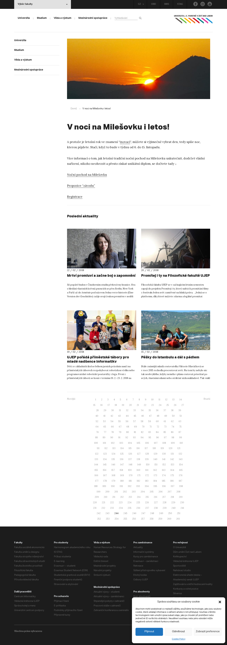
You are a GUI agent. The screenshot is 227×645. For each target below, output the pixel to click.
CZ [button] (139, 4)
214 (138, 496)
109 (173, 442)
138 (138, 459)
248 (152, 513)
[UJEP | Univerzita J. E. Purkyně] (193, 21)
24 (160, 405)
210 (105, 496)
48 (158, 415)
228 (164, 502)
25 (167, 405)
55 (119, 421)
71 (151, 426)
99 (180, 437)
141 (163, 459)
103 (121, 442)
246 (134, 513)
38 (172, 410)
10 (152, 399)
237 (147, 507)
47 (150, 415)
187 (180, 480)
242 (99, 513)
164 (172, 470)
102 (113, 442)
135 (113, 459)
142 (172, 459)
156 (104, 470)
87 (180, 432)
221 (103, 502)
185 (163, 480)
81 (135, 432)
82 (142, 432)
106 (147, 442)
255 (125, 518)
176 (180, 475)
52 (97, 421)
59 (149, 421)
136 (121, 459)
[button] (220, 602)
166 (96, 475)
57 (134, 421)
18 (116, 405)
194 (147, 486)
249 (161, 513)
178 (105, 480)
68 (127, 426)
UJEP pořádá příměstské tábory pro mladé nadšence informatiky (98, 359)
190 (113, 486)
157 (113, 470)
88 (96, 437)
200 (107, 491)
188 (96, 486)
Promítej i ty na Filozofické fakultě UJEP (175, 275)
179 (113, 480)
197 (172, 486)
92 (126, 437)
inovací (125, 142)
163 (163, 470)
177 (96, 480)
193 (138, 486)
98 (172, 437)
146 (113, 464)
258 (151, 518)
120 (170, 448)
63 (180, 421)
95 (149, 437)
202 (125, 491)
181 (130, 480)
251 (178, 513)
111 (98, 448)
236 (138, 507)
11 (159, 399)
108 (164, 442)
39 (179, 410)
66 (112, 426)
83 (149, 432)
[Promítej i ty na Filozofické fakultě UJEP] (175, 248)
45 (135, 415)
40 (96, 415)
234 (121, 507)
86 (172, 432)
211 (113, 496)
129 (155, 453)
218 (172, 496)
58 (142, 421)
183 (146, 480)
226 (147, 502)
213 (130, 496)
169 (122, 475)
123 (105, 453)
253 (108, 518)
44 (127, 415)
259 (160, 518)
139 (147, 459)
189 (104, 486)
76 (97, 432)
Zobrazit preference (208, 631)
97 (165, 437)
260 (169, 518)
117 (146, 448)
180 (122, 480)
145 (105, 464)
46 (142, 415)
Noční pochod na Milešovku (87, 175)
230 (182, 502)
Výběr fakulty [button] (25, 4)
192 (129, 486)
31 (120, 410)
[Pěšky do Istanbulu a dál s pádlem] (175, 330)
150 (148, 464)
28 (97, 410)
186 (172, 480)
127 (138, 453)
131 (172, 453)
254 (116, 518)
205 (152, 491)
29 (105, 410)
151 (155, 464)
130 (164, 453)
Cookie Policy (178, 639)
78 (112, 432)
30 (112, 410)
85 (165, 432)
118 (154, 448)
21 (138, 405)
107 (155, 442)
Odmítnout (178, 631)
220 (95, 502)
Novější (71, 398)
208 (178, 491)
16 (101, 405)
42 (111, 415)
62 (172, 421)
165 (181, 470)
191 (121, 486)
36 (157, 410)
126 (130, 453)
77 (105, 432)
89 (104, 437)
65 (104, 426)
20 (130, 405)
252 (99, 518)
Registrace (74, 197)
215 (147, 496)
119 (162, 448)
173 (155, 475)
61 (165, 421)
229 (173, 502)
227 (156, 502)
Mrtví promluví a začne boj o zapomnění (101, 275)
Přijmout (149, 631)
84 (157, 432)
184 (155, 480)
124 (113, 453)
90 (111, 437)
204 (143, 491)
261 (178, 518)
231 (94, 507)
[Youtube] (209, 4)
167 (105, 475)
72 (158, 426)
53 (104, 421)
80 (127, 432)
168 (113, 475)
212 (122, 496)
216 (155, 496)
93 (134, 437)
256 (134, 518)
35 (149, 410)
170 (130, 475)
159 (130, 470)
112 (105, 448)
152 (164, 464)
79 (120, 432)
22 (145, 405)
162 (155, 470)
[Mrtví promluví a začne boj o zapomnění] (101, 248)
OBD (153, 4)
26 (175, 405)
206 (161, 491)
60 (157, 421)
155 (96, 470)
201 (116, 491)
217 (164, 496)
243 (107, 513)
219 (180, 496)
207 (169, 491)
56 (127, 421)
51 (181, 415)
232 (103, 507)
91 (119, 437)
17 (109, 405)
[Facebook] (195, 4)
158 (121, 470)
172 (147, 475)
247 (143, 513)
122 (96, 453)
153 (172, 464)
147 (122, 464)
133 (96, 459)
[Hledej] (141, 18)
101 (104, 442)
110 (181, 442)
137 (130, 459)
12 (166, 399)
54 (112, 421)
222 (112, 502)
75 (180, 426)
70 (143, 426)
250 (170, 513)
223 (121, 502)
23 (152, 405)
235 (129, 507)
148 (130, 464)
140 (155, 459)
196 (164, 486)
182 (138, 480)
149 (139, 464)
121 (178, 448)
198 (181, 486)
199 (98, 491)
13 (173, 399)
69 (135, 426)
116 (138, 448)
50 (173, 415)
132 (180, 453)
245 (125, 513)
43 (119, 415)
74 (172, 426)
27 (182, 405)
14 (180, 399)
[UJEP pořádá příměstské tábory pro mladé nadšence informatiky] (101, 330)
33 (134, 410)
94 (142, 437)
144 (96, 464)
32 (127, 410)
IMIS (166, 4)
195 (155, 486)
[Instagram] (202, 4)
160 (138, 470)
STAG (180, 4)
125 (122, 453)
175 (172, 475)
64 (97, 426)
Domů (74, 108)
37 (165, 410)
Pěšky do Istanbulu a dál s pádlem (170, 357)
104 (130, 442)
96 (157, 437)
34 (142, 410)
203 (134, 491)
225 (138, 502)
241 (182, 507)
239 (165, 507)
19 (123, 405)
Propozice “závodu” (81, 186)
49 (165, 415)
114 (122, 448)
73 (165, 426)
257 (143, 518)
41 (104, 415)
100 (96, 442)
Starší (207, 398)
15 (94, 405)
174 (164, 475)
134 (105, 459)
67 (120, 426)
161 (146, 470)
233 (112, 507)
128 (147, 453)
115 (130, 448)
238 (156, 507)
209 (97, 496)
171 (138, 475)
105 (138, 442)
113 (113, 448)
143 (180, 459)
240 (173, 507)
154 (181, 464)
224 (129, 502)
